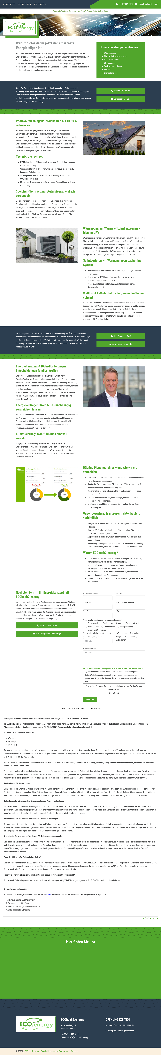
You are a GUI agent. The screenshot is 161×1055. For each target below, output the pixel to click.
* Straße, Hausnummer (125, 602)
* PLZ (85, 611)
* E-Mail (119, 593)
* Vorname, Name (90, 593)
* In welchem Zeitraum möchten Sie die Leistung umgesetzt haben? (97, 635)
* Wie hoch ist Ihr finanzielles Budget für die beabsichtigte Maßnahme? (127, 636)
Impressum (53, 1051)
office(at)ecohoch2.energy (77, 1037)
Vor (154, 918)
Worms (49, 894)
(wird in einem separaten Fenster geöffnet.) (114, 668)
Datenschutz (64, 1051)
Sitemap (74, 1051)
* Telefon (87, 602)
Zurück (148, 918)
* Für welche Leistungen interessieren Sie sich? (102, 620)
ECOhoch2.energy (32, 1051)
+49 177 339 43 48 (71, 1034)
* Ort (118, 611)
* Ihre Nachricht (89, 648)
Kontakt (44, 1051)
